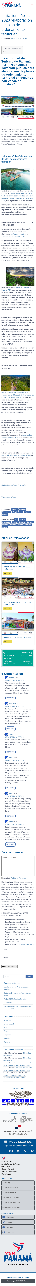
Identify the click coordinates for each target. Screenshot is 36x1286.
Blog (14, 512)
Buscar (29, 976)
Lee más (8, 573)
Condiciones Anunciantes (11, 1207)
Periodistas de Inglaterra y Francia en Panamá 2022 (17, 1007)
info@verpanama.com (26, 944)
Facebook (10, 1217)
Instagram (10, 1232)
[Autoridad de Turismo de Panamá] (10, 1119)
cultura (15, 522)
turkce (11, 793)
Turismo (14, 509)
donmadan (12, 704)
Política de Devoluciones (11, 1202)
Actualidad (22, 509)
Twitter (9, 1222)
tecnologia (28, 525)
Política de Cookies (9, 1193)
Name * (5, 949)
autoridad (22, 519)
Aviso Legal (6, 1183)
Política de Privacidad (18, 878)
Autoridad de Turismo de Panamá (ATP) (15, 455)
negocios (13, 525)
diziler (11, 758)
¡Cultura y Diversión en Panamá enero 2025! (17, 994)
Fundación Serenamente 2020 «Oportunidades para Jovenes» (17, 1064)
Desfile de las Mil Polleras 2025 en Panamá (16, 988)
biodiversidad (6, 522)
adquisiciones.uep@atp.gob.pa (14, 236)
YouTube (10, 1227)
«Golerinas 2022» (10, 1003)
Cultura (20, 512)
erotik (11, 822)
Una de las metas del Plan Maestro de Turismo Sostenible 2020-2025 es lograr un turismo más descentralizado (17, 395)
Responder (10, 698)
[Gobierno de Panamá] (18, 1130)
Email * (5, 958)
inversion (5, 525)
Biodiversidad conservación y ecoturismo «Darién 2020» (9, 659)
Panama (4, 514)
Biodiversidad (6, 512)
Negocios (27, 512)
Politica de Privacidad (10, 1187)
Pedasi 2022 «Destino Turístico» (15, 999)
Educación (30, 522)
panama (20, 525)
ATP (16, 519)
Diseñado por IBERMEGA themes (18, 1281)
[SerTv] (26, 1119)
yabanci (11, 678)
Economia (22, 522)
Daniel (24, 38)
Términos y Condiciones (11, 1197)
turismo (4, 527)
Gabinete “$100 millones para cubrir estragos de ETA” (26, 658)
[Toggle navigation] (32, 4)
